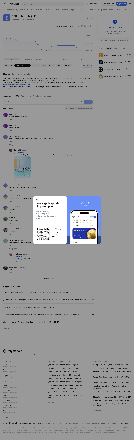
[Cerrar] (98, 198)
